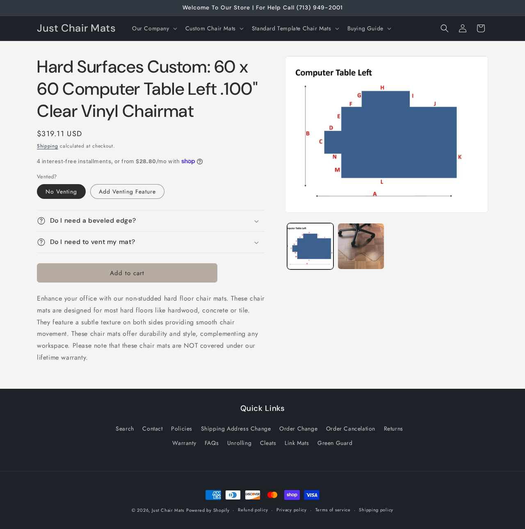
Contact (152, 428)
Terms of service (333, 509)
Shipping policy (376, 509)
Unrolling (239, 443)
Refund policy (253, 509)
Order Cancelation (350, 428)
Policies (181, 428)
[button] (153, 28)
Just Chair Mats (168, 510)
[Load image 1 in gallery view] (310, 246)
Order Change (298, 428)
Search (125, 428)
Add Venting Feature (127, 191)
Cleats (268, 443)
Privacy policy (291, 509)
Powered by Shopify (208, 510)
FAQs (212, 443)
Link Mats (297, 443)
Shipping (47, 146)
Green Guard (335, 443)
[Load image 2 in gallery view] (361, 246)
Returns (393, 428)
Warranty (184, 443)
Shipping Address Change (236, 428)
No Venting (61, 191)
